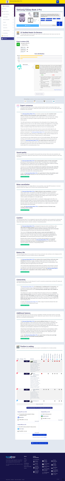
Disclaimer (12, 479)
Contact (25, 468)
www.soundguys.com (26, 65)
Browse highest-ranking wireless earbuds (40, 443)
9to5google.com (23, 48)
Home (25, 458)
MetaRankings (26, 463)
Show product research (25, 176)
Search (25, 461)
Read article (36, 421)
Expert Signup (26, 464)
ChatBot (25, 460)
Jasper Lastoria (25, 64)
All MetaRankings (36, 459)
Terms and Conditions (18, 479)
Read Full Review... (58, 89)
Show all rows (39, 404)
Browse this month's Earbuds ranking (39, 434)
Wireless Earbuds (26, 8)
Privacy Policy (8, 479)
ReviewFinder (19, 8)
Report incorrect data (27, 466)
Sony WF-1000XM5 (43, 437)
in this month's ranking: (46, 407)
